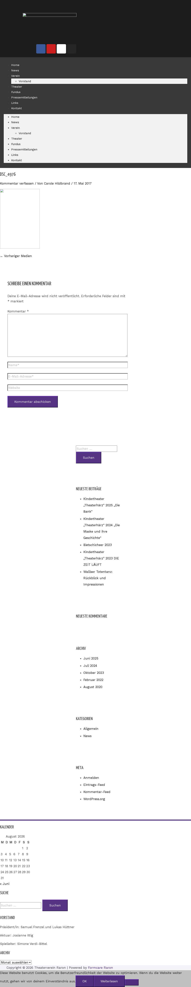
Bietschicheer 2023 (97, 545)
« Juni (4, 884)
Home (15, 65)
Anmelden (91, 778)
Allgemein (90, 729)
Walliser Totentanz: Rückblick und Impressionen (98, 578)
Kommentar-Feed (96, 792)
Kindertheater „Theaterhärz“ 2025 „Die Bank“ (101, 505)
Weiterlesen (109, 981)
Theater (16, 86)
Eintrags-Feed (94, 785)
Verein (15, 76)
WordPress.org (94, 799)
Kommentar (18, 311)
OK (84, 981)
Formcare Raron (100, 967)
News (15, 70)
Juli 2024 (90, 666)
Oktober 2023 (93, 673)
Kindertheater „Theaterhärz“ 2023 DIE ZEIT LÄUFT (101, 558)
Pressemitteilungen (24, 97)
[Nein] (132, 982)
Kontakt (16, 108)
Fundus (16, 92)
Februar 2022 (93, 680)
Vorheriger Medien (16, 256)
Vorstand (25, 81)
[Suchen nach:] (96, 449)
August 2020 (92, 687)
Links (14, 103)
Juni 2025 (90, 658)
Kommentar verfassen (17, 183)
